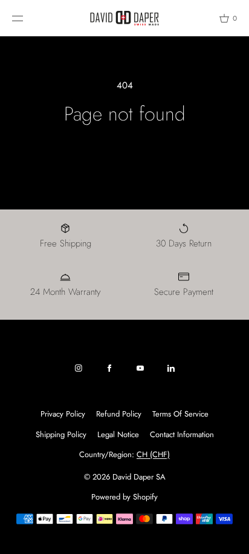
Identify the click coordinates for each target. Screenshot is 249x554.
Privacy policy (62, 414)
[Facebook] (109, 368)
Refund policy (118, 414)
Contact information (182, 434)
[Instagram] (78, 368)
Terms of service (180, 414)
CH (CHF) (153, 454)
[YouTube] (140, 368)
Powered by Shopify (124, 497)
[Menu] (26, 18)
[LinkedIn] (171, 368)
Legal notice (118, 434)
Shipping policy (61, 434)
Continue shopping (125, 152)
